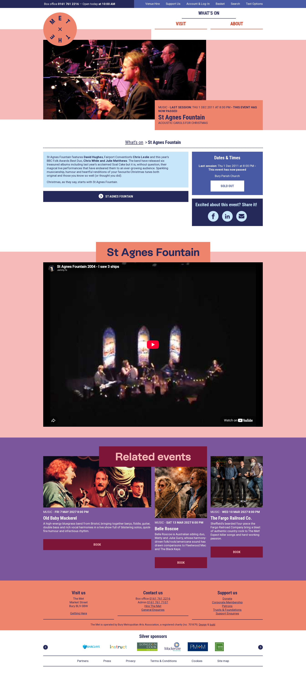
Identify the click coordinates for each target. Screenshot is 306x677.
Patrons (227, 606)
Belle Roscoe (166, 528)
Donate (227, 598)
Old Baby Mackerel (60, 518)
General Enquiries (153, 610)
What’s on (208, 13)
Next (260, 647)
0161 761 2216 (159, 598)
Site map (223, 661)
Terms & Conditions (163, 661)
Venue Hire (152, 3)
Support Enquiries (227, 613)
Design (203, 624)
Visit (181, 23)
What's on (134, 142)
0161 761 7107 (157, 602)
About (236, 23)
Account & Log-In (198, 3)
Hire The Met (152, 606)
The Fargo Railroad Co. (231, 518)
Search (235, 3)
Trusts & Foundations (227, 610)
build (212, 624)
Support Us (173, 3)
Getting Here (78, 613)
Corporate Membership (227, 602)
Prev (45, 647)
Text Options (254, 3)
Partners (83, 661)
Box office (61, 4)
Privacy (130, 661)
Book (97, 544)
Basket (220, 3)
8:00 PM (83, 512)
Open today (99, 4)
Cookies (197, 661)
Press (107, 661)
